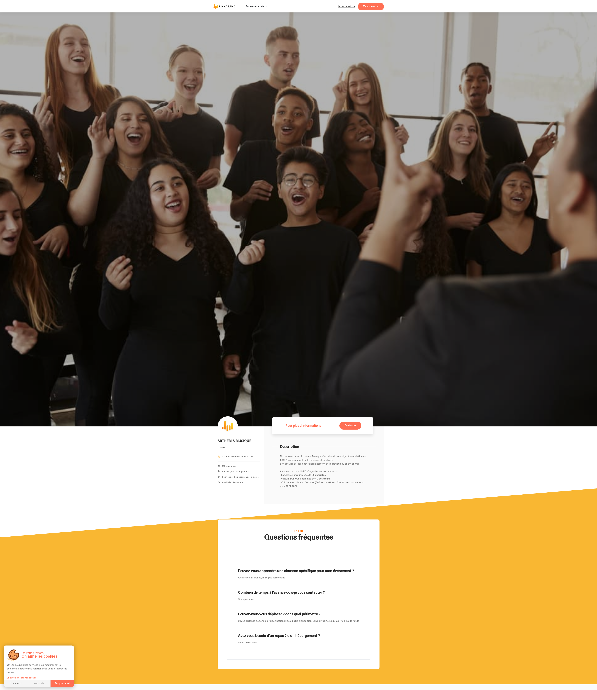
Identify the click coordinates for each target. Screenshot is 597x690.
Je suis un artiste (346, 6)
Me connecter (371, 6)
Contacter (350, 425)
